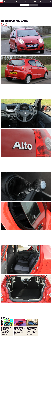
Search (48, 2)
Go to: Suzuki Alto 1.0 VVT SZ (5, 25)
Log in (50, 2)
